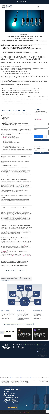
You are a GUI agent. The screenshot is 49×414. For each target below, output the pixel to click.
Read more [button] (36, 338)
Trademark (9, 136)
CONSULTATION (37, 311)
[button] (38, 7)
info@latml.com (39, 119)
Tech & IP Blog (3, 251)
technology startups (21, 245)
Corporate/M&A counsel (13, 255)
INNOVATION (20, 311)
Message (35, 129)
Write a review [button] (7, 335)
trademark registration (19, 187)
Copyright (4, 137)
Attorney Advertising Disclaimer (42, 411)
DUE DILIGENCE (5, 311)
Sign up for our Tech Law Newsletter (40, 148)
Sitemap (27, 412)
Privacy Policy (22, 412)
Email (35, 125)
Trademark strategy (22, 255)
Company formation (6, 140)
